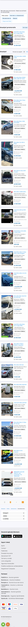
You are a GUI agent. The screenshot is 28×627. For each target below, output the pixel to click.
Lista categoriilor (6, 561)
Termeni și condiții (6, 558)
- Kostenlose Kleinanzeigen (12, 598)
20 (24, 51)
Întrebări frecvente (7, 553)
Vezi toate (25, 27)
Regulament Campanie (8, 568)
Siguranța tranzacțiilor (7, 563)
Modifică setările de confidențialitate (12, 566)
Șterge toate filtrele (7, 21)
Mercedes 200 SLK (19, 364)
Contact (3, 548)
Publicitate (4, 551)
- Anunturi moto (9, 589)
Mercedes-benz (6, 18)
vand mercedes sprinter (20, 402)
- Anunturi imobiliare (10, 580)
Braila (14, 18)
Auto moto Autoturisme (16, 15)
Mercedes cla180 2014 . (20, 191)
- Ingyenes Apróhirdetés (12, 596)
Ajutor (3, 545)
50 (27, 51)
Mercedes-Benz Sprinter (20, 384)
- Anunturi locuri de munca (12, 582)
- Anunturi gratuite (10, 577)
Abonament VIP (6, 556)
